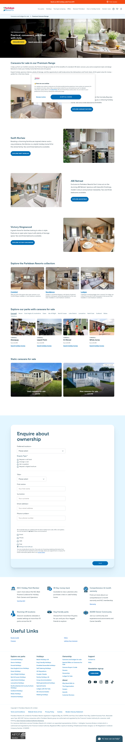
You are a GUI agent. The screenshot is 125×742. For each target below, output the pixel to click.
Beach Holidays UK (43, 659)
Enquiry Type (22, 456)
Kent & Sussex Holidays (18, 677)
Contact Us (91, 659)
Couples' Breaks (42, 674)
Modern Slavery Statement (74, 712)
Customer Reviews (68, 695)
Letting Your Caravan (70, 641)
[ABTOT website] (62, 735)
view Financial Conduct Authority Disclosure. (30, 721)
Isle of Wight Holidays (18, 674)
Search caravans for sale (37, 42)
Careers (64, 689)
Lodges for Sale (67, 676)
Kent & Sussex (62, 313)
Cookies (59, 712)
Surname (20, 494)
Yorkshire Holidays (17, 697)
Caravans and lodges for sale (72, 659)
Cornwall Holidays (17, 659)
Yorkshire (14, 316)
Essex (44, 313)
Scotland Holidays (17, 691)
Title (18, 475)
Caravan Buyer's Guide (69, 667)
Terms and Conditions (18, 712)
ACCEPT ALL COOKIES (66, 97)
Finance (13, 641)
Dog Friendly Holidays (44, 662)
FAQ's (66, 638)
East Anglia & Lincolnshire (32, 313)
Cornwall (14, 313)
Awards (64, 692)
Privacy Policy (49, 712)
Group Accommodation (44, 680)
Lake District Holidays (18, 680)
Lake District (73, 313)
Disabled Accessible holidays (46, 665)
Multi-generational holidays (46, 683)
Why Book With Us (68, 683)
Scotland (99, 313)
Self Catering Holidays (44, 668)
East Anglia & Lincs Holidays (20, 668)
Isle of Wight (52, 313)
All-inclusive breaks (43, 692)
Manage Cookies (41, 97)
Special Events (41, 686)
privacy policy (41, 552)
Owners (64, 670)
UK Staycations (41, 671)
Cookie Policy (53, 89)
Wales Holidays (16, 694)
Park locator (113, 2)
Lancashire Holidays (17, 683)
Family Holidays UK (43, 677)
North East (90, 313)
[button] (117, 9)
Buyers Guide (15, 638)
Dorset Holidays (16, 665)
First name (21, 484)
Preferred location (23, 446)
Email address (22, 504)
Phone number (22, 514)
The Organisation (68, 686)
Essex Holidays (16, 671)
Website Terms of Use (35, 712)
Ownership (66, 673)
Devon (20, 313)
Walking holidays (42, 695)
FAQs (90, 662)
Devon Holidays (16, 662)
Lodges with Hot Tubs (43, 689)
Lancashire (82, 313)
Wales (105, 313)
